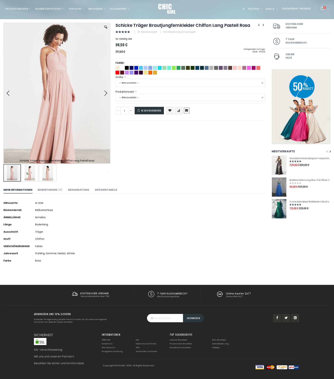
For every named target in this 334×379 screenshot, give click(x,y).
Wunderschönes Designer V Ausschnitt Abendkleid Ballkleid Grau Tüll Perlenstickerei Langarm (309, 158)
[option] (117, 68)
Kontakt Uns (107, 343)
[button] (105, 30)
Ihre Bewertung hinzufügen (179, 32)
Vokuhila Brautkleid (178, 340)
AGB (137, 347)
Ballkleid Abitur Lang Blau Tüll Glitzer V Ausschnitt (309, 180)
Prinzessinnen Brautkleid (181, 343)
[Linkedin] (295, 318)
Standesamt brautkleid (180, 347)
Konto (270, 9)
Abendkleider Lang (220, 343)
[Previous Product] (259, 25)
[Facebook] (277, 318)
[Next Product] (263, 25)
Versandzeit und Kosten (146, 351)
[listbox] (190, 70)
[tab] (20, 190)
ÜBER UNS (106, 340)
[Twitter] (286, 318)
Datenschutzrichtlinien (146, 343)
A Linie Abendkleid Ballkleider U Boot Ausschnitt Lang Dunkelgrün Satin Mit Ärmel (309, 201)
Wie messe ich (108, 347)
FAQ (137, 340)
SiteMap (216, 347)
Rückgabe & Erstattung (112, 351)
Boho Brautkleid (219, 340)
